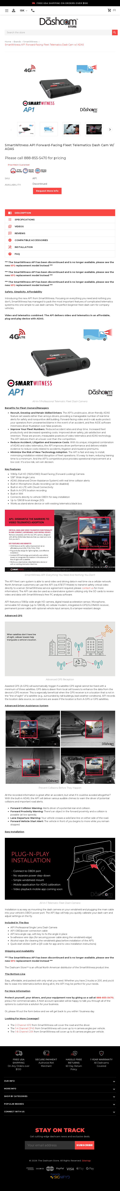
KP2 (13, 265)
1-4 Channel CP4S (25, 1028)
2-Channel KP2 (23, 1025)
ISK (22, 10)
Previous (11, 130)
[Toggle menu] (6, 10)
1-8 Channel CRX (24, 1031)
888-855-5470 (104, 997)
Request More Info (47, 190)
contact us (87, 588)
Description (19, 213)
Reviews (16, 233)
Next (110, 129)
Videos (16, 226)
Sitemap (86, 1160)
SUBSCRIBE (84, 1145)
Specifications (21, 219)
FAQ (14, 254)
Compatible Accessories (28, 240)
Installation (20, 247)
